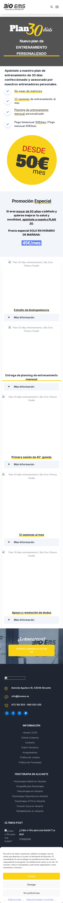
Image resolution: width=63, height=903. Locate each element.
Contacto (30, 742)
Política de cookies (14, 899)
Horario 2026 (30, 732)
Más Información (24, 317)
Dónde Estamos (30, 737)
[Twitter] (25, 713)
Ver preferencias (31, 893)
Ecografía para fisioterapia (30, 786)
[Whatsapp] (7, 713)
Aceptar (31, 876)
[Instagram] (19, 713)
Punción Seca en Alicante (30, 806)
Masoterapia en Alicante (30, 791)
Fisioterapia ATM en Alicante (30, 801)
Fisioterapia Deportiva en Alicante (30, 796)
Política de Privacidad (30, 762)
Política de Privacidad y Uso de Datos (40, 899)
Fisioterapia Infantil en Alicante (30, 781)
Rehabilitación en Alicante (30, 811)
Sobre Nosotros (30, 747)
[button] (31, 317)
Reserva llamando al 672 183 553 (31, 650)
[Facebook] (13, 713)
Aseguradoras (29, 752)
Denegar (31, 884)
